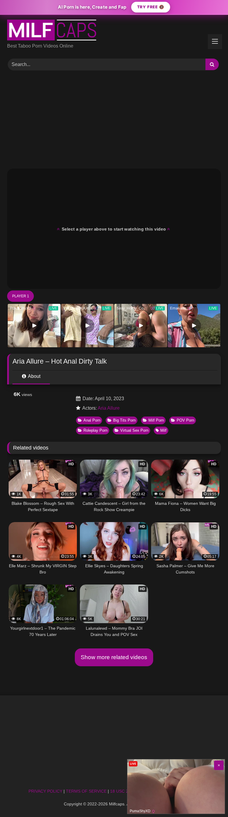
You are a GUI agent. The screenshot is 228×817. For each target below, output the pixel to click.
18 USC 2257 (122, 791)
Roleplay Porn (95, 430)
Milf (163, 430)
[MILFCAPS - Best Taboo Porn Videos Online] (114, 31)
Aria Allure (109, 408)
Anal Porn (91, 420)
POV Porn (185, 420)
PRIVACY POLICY (45, 791)
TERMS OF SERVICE (86, 791)
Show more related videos (114, 657)
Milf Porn (156, 420)
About (33, 376)
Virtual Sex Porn (134, 430)
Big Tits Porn (124, 420)
